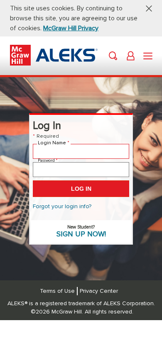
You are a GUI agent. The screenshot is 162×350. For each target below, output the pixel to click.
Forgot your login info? (62, 206)
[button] (146, 8)
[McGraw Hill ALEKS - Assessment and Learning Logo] (54, 63)
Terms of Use (57, 291)
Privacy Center (99, 291)
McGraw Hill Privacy (70, 28)
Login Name (53, 143)
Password (47, 160)
